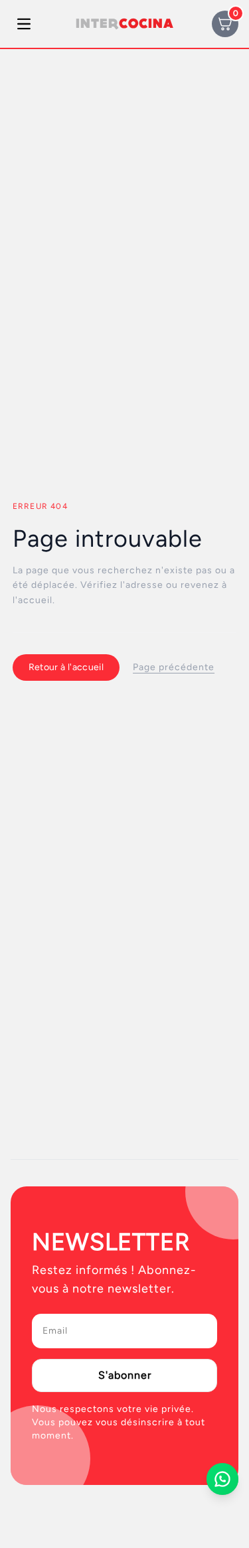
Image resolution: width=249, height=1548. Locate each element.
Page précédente (173, 667)
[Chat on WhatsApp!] (222, 1479)
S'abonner (124, 1375)
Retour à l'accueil (66, 667)
